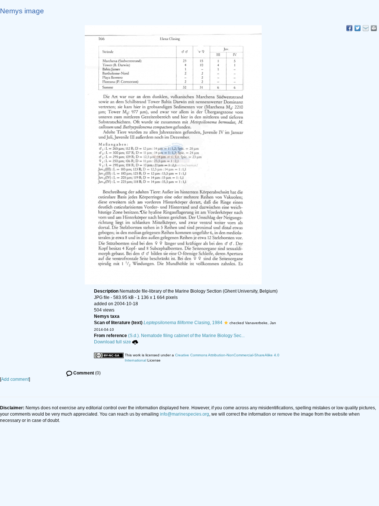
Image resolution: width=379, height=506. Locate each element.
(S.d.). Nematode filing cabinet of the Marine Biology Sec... (186, 335)
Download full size (112, 341)
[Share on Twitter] (357, 28)
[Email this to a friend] (374, 28)
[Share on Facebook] (349, 28)
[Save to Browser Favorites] (366, 28)
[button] (225, 322)
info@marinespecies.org (184, 414)
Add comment (15, 379)
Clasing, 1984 (183, 322)
